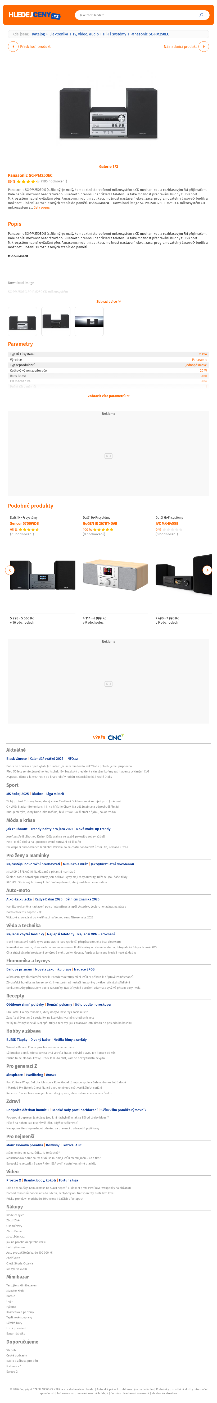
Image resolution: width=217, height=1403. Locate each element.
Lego (9, 1301)
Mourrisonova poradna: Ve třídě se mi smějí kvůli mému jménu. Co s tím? (53, 1158)
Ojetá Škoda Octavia (19, 1263)
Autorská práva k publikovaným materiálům (125, 1389)
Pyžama (11, 1307)
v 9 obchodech (94, 622)
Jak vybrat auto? (16, 1269)
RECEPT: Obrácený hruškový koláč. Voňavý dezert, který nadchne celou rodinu (56, 882)
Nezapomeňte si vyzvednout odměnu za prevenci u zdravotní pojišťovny (52, 1128)
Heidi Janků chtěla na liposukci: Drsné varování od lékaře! (43, 842)
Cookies (116, 1393)
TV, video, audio (86, 34)
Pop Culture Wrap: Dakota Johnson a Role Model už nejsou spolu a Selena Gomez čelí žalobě (66, 1082)
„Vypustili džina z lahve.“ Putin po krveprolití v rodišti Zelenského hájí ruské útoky (59, 777)
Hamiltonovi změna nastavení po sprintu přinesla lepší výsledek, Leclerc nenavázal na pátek (66, 906)
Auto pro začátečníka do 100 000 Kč (29, 1252)
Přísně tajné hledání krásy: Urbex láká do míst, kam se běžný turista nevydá (55, 1058)
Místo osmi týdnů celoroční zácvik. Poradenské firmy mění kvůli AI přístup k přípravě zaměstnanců (69, 977)
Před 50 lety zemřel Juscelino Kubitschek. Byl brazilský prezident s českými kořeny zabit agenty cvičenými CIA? (77, 771)
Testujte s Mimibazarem (21, 1285)
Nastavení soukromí (136, 1393)
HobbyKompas (15, 1247)
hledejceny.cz (15, 1215)
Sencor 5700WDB (24, 523)
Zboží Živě (13, 1220)
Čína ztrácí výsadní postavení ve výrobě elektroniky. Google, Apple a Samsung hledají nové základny (71, 952)
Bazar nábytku (15, 1333)
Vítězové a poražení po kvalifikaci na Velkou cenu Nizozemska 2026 (49, 917)
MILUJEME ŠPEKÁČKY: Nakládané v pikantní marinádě (40, 872)
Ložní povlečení (16, 1328)
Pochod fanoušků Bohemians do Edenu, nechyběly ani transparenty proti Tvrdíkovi (60, 1193)
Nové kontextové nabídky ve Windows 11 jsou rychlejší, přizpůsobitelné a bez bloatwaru (63, 942)
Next (207, 570)
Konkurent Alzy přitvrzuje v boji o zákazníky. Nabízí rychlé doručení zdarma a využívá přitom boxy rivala (73, 988)
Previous (10, 570)
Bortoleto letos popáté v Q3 (24, 912)
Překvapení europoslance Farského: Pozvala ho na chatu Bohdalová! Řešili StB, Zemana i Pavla (67, 847)
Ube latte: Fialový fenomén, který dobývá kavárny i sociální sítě (47, 1012)
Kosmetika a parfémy (20, 1312)
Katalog (38, 34)
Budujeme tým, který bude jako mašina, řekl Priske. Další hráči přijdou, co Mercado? (61, 812)
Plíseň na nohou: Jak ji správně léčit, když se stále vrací (42, 1123)
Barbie (10, 1296)
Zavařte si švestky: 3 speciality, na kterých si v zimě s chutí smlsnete (50, 1017)
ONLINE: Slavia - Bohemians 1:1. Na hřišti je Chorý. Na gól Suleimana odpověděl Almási (62, 806)
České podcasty (16, 1355)
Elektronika (58, 34)
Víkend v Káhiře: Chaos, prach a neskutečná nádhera (40, 1047)
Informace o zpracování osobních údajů (82, 1393)
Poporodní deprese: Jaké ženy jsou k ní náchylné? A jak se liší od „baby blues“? (57, 1117)
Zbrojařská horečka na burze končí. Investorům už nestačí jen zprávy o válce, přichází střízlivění (68, 982)
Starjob (11, 1350)
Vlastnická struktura (165, 1393)
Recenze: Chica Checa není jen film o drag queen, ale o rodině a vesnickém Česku (58, 1093)
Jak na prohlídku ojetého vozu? (26, 1242)
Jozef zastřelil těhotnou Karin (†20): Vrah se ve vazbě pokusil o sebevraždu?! (55, 836)
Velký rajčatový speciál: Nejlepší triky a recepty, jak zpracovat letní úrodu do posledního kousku (69, 1023)
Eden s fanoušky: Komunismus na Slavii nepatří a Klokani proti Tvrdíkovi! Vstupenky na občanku (68, 1188)
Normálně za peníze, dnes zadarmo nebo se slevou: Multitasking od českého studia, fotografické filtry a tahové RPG (81, 947)
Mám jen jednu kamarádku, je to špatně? (33, 1153)
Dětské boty (14, 1323)
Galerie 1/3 (108, 166)
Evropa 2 (11, 1371)
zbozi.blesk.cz (15, 1236)
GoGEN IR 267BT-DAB (100, 523)
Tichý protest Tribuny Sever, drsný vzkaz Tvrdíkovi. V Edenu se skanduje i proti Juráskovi (63, 801)
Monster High (15, 1291)
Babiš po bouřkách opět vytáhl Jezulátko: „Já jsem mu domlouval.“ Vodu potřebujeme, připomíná (69, 766)
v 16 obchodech (22, 622)
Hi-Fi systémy (114, 34)
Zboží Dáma (14, 1231)
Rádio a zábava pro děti (22, 1361)
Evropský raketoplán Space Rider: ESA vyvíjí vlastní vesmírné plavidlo (51, 1163)
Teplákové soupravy (19, 1317)
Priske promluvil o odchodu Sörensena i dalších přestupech (44, 1199)
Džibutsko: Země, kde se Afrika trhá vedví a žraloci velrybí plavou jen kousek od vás (60, 1053)
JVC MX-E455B (167, 523)
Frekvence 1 (13, 1366)
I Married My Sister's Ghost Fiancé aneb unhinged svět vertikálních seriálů (54, 1087)
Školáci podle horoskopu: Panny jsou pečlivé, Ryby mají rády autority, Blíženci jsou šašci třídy (66, 877)
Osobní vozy (14, 1226)
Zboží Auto (13, 1258)
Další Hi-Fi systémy (24, 518)
